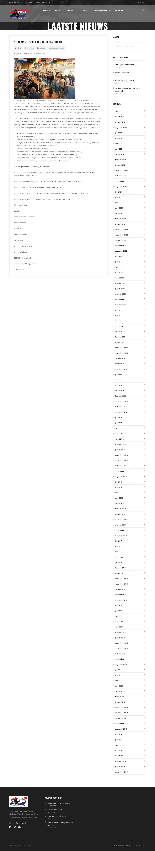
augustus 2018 (121, 476)
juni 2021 (118, 315)
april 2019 (119, 433)
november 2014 (121, 713)
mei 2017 (119, 551)
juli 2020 (118, 374)
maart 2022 (119, 278)
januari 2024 (120, 165)
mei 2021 (119, 321)
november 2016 (121, 584)
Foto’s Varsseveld (122, 72)
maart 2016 (119, 627)
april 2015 (119, 686)
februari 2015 (120, 697)
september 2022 (122, 245)
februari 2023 (120, 219)
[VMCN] (18, 13)
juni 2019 (118, 423)
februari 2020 (120, 396)
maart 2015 (119, 691)
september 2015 (122, 659)
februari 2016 (120, 632)
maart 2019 (119, 439)
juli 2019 (118, 417)
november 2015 (121, 648)
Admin (19, 48)
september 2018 (122, 471)
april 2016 (119, 621)
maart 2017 (119, 562)
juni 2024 (118, 138)
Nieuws (42, 48)
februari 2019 (120, 444)
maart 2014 (119, 756)
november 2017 (121, 519)
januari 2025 (120, 122)
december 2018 (121, 455)
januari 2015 (120, 702)
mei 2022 (119, 267)
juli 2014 (118, 734)
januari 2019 (120, 450)
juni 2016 (118, 611)
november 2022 (121, 235)
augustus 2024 (121, 127)
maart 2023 (119, 213)
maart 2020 (119, 390)
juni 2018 (118, 487)
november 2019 (121, 401)
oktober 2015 (120, 654)
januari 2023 (120, 224)
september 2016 (122, 594)
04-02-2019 (30, 48)
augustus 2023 (121, 186)
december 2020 (121, 347)
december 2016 (121, 578)
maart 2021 (119, 331)
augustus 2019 (121, 412)
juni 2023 (118, 197)
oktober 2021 (120, 294)
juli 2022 (118, 256)
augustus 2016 (121, 600)
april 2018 (119, 498)
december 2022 (121, 229)
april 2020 (119, 385)
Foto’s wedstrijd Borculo (124, 80)
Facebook (29, 2)
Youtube (47, 2)
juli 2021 (118, 310)
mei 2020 (119, 380)
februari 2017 (120, 568)
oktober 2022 (120, 240)
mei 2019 (119, 428)
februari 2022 (120, 283)
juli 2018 (118, 482)
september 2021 (122, 299)
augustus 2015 (121, 664)
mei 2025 (119, 111)
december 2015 (121, 643)
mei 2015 (119, 680)
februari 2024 (120, 160)
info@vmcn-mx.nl (17, 2)
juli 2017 (118, 541)
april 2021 (119, 326)
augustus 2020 (121, 369)
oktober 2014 (120, 718)
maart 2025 (119, 117)
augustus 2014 (121, 729)
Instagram (38, 2)
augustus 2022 (121, 251)
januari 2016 (120, 637)
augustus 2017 (121, 535)
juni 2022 (118, 261)
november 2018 (121, 460)
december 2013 (121, 772)
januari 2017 (120, 573)
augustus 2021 (121, 304)
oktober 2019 (120, 407)
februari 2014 (120, 761)
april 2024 (119, 149)
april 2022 (119, 272)
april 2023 (119, 208)
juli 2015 (118, 670)
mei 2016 (119, 616)
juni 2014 (118, 740)
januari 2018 (120, 514)
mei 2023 (119, 202)
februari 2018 (120, 509)
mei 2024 (119, 143)
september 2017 (122, 530)
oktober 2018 (120, 466)
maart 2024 (119, 154)
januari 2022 (120, 288)
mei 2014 (119, 745)
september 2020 (122, 364)
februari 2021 (120, 337)
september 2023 (122, 181)
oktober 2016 (120, 589)
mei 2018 (119, 492)
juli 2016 (118, 605)
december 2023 (121, 170)
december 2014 (121, 707)
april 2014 (119, 750)
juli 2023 (118, 192)
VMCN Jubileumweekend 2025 (127, 65)
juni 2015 (118, 675)
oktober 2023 (120, 176)
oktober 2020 (120, 358)
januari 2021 (120, 342)
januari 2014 (120, 766)
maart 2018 (119, 503)
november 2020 (121, 353)
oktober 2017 (120, 525)
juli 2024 (118, 133)
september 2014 (122, 723)
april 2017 (119, 557)
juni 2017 (118, 546)
